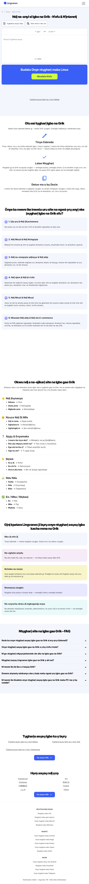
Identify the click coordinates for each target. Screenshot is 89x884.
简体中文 (66, 782)
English (66, 786)
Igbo (38, 31)
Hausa (66, 789)
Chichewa (23, 782)
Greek (51, 31)
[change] (44, 32)
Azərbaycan (23, 779)
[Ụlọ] (3, 11)
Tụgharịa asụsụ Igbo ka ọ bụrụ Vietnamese (23, 749)
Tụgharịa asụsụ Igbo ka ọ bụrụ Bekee (44, 99)
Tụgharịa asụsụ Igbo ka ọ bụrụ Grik (66, 742)
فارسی (22, 789)
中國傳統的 (23, 786)
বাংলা (66, 779)
